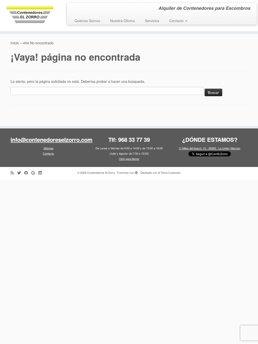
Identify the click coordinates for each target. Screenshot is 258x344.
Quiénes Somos (87, 20)
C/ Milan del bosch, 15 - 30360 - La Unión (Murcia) (209, 148)
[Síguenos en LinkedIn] (41, 172)
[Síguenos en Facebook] (27, 172)
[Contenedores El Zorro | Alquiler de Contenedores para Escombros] (30, 16)
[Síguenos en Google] (34, 172)
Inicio (15, 42)
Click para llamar (129, 159)
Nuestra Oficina (122, 20)
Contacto (177, 20)
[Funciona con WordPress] (136, 171)
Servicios (152, 20)
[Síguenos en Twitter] (20, 172)
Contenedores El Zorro (101, 172)
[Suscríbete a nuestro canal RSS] (14, 172)
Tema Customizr (171, 172)
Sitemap (48, 148)
